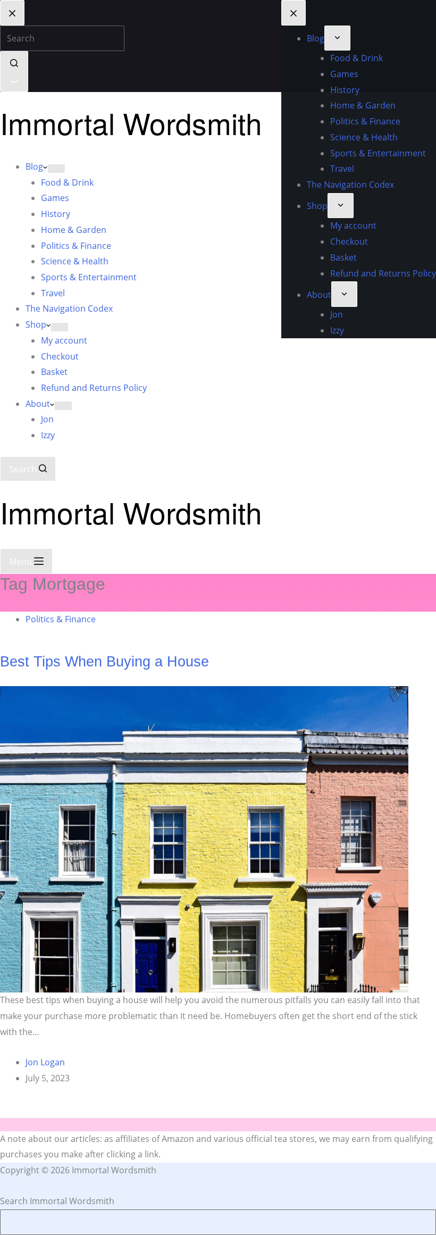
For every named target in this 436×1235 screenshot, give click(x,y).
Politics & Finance (76, 246)
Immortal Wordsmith (131, 122)
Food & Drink (67, 182)
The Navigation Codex (69, 308)
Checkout (60, 356)
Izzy (48, 435)
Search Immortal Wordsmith (57, 1201)
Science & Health (74, 261)
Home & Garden (73, 230)
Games (55, 198)
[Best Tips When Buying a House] (204, 839)
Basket (54, 372)
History (55, 214)
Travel (53, 293)
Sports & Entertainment (89, 277)
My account (64, 340)
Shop (36, 324)
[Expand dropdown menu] (56, 168)
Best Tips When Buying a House (104, 661)
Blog (34, 166)
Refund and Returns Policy (94, 388)
